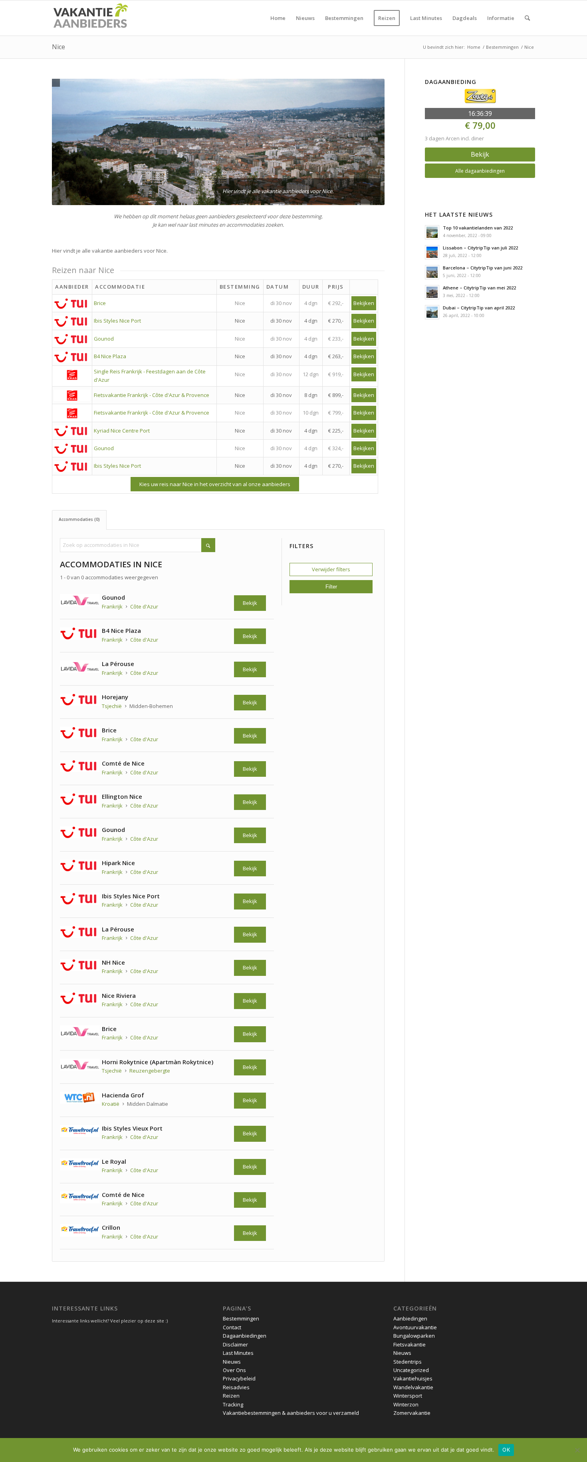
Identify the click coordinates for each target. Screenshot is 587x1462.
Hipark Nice (118, 863)
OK (506, 1449)
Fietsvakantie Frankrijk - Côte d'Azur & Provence (151, 395)
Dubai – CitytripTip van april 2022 (479, 308)
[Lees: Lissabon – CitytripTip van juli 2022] (432, 252)
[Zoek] (527, 18)
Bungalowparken (414, 1335)
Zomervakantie (411, 1412)
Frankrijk (112, 606)
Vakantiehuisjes (412, 1378)
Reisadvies (236, 1387)
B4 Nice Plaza (110, 356)
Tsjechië (112, 706)
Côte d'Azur (144, 606)
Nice (58, 46)
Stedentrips (407, 1361)
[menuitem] (278, 18)
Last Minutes (238, 1352)
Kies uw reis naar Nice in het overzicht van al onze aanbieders (214, 484)
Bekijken (363, 303)
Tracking (233, 1404)
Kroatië (110, 1103)
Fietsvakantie (409, 1344)
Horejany (115, 697)
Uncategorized (411, 1370)
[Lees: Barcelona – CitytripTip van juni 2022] (432, 272)
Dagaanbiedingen (244, 1335)
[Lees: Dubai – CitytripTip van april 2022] (432, 312)
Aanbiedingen (410, 1318)
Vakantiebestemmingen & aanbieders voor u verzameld (291, 1412)
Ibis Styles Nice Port (117, 320)
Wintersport (407, 1395)
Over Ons (234, 1370)
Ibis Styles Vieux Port (132, 1128)
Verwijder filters (331, 569)
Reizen (231, 1395)
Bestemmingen (241, 1318)
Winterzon (405, 1404)
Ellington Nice (122, 796)
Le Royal (114, 1161)
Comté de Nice (123, 763)
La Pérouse (118, 664)
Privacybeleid (239, 1378)
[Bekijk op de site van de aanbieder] (81, 601)
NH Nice (113, 962)
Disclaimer (235, 1344)
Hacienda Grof (123, 1095)
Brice (100, 303)
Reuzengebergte (149, 1070)
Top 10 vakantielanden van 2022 (478, 228)
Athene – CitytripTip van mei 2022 (479, 288)
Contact (232, 1327)
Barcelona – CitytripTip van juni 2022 (482, 268)
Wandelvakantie (413, 1387)
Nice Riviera (119, 995)
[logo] (90, 18)
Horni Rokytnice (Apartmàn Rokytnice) (157, 1062)
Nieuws (232, 1361)
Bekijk (250, 602)
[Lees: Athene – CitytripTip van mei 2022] (432, 292)
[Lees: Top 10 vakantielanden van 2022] (432, 232)
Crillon (111, 1227)
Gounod (104, 338)
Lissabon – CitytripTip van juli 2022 (480, 248)
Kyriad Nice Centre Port (122, 430)
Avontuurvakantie (415, 1327)
